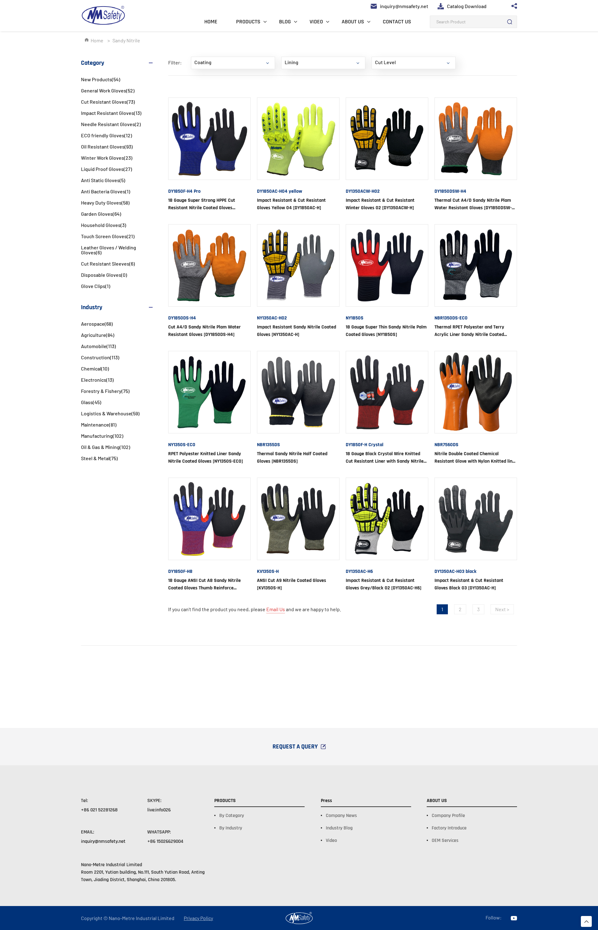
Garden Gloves (101, 214)
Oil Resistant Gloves (107, 146)
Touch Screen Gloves (108, 236)
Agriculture (97, 335)
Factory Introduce (449, 828)
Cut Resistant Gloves (108, 102)
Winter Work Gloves (106, 158)
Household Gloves (103, 225)
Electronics (97, 380)
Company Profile (448, 815)
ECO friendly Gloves (106, 135)
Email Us (275, 609)
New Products (100, 79)
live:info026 (159, 810)
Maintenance (98, 424)
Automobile (98, 346)
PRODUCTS (248, 21)
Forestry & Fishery (105, 391)
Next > (502, 609)
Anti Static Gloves (103, 180)
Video (331, 840)
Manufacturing (102, 436)
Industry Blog (339, 828)
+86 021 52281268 (99, 810)
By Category (231, 815)
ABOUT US (353, 21)
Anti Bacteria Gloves (105, 191)
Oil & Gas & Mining (105, 447)
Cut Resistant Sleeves (108, 264)
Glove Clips (95, 286)
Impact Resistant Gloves (111, 113)
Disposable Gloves (104, 275)
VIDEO (316, 21)
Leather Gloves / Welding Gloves (108, 249)
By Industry (230, 828)
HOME (210, 21)
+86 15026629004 (165, 841)
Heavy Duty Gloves (105, 202)
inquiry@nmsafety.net (103, 841)
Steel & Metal (99, 458)
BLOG (285, 21)
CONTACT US (397, 21)
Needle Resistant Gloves (111, 124)
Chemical (95, 368)
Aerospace (97, 324)
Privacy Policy (198, 918)
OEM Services (445, 840)
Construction (100, 357)
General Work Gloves (108, 90)
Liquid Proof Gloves (106, 169)
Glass (91, 402)
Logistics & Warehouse (110, 413)
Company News (341, 815)
